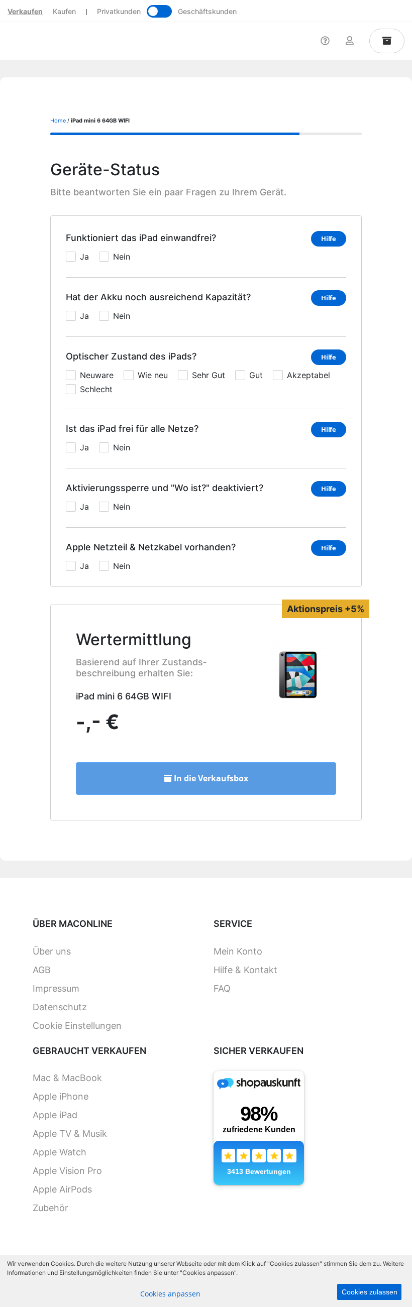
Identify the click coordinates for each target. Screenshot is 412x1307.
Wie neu (153, 375)
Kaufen (64, 11)
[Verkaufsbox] (386, 41)
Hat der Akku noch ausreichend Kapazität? (158, 297)
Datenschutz (60, 1007)
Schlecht (96, 389)
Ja (84, 257)
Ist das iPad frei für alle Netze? (132, 428)
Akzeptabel (308, 375)
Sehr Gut (208, 375)
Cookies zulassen (369, 1292)
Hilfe (328, 238)
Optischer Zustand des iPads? (131, 356)
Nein (121, 257)
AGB (42, 970)
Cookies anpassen (170, 1293)
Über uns (52, 951)
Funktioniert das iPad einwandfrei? (141, 237)
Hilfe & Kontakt (245, 970)
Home (58, 120)
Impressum (56, 988)
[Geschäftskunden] (159, 11)
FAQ (222, 988)
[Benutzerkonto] (350, 41)
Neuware (97, 375)
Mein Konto (238, 951)
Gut (256, 375)
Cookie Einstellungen (77, 1025)
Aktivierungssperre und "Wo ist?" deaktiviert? (164, 488)
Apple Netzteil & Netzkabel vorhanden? (151, 547)
